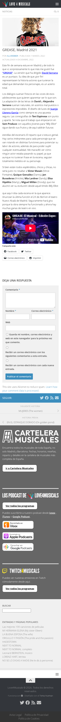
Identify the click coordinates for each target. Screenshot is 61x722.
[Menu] (57, 4)
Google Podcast (21, 516)
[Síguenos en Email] (57, 398)
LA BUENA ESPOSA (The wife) (17, 634)
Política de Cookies (28, 718)
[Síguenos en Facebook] (47, 398)
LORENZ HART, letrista (14, 656)
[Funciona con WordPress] (22, 696)
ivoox (52, 512)
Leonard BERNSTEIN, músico (17, 653)
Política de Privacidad (36, 715)
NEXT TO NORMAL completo (17, 649)
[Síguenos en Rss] (52, 398)
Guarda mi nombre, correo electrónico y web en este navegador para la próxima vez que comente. (28, 338)
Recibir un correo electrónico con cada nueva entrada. (29, 367)
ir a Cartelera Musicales (20, 468)
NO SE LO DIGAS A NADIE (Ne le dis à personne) (27, 660)
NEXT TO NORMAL (12, 645)
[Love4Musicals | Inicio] (21, 4)
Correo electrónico (42, 310)
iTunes (6, 516)
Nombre (10, 310)
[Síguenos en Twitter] (42, 398)
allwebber (12, 55)
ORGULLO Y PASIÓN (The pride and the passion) (27, 638)
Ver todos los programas (20, 505)
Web (7, 322)
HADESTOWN (9, 641)
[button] (30, 32)
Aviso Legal (15, 715)
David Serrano (50, 72)
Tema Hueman (46, 695)
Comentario (12, 289)
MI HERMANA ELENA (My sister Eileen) (22, 630)
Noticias (7, 11)
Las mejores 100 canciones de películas (23, 626)
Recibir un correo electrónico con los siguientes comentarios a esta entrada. (26, 354)
